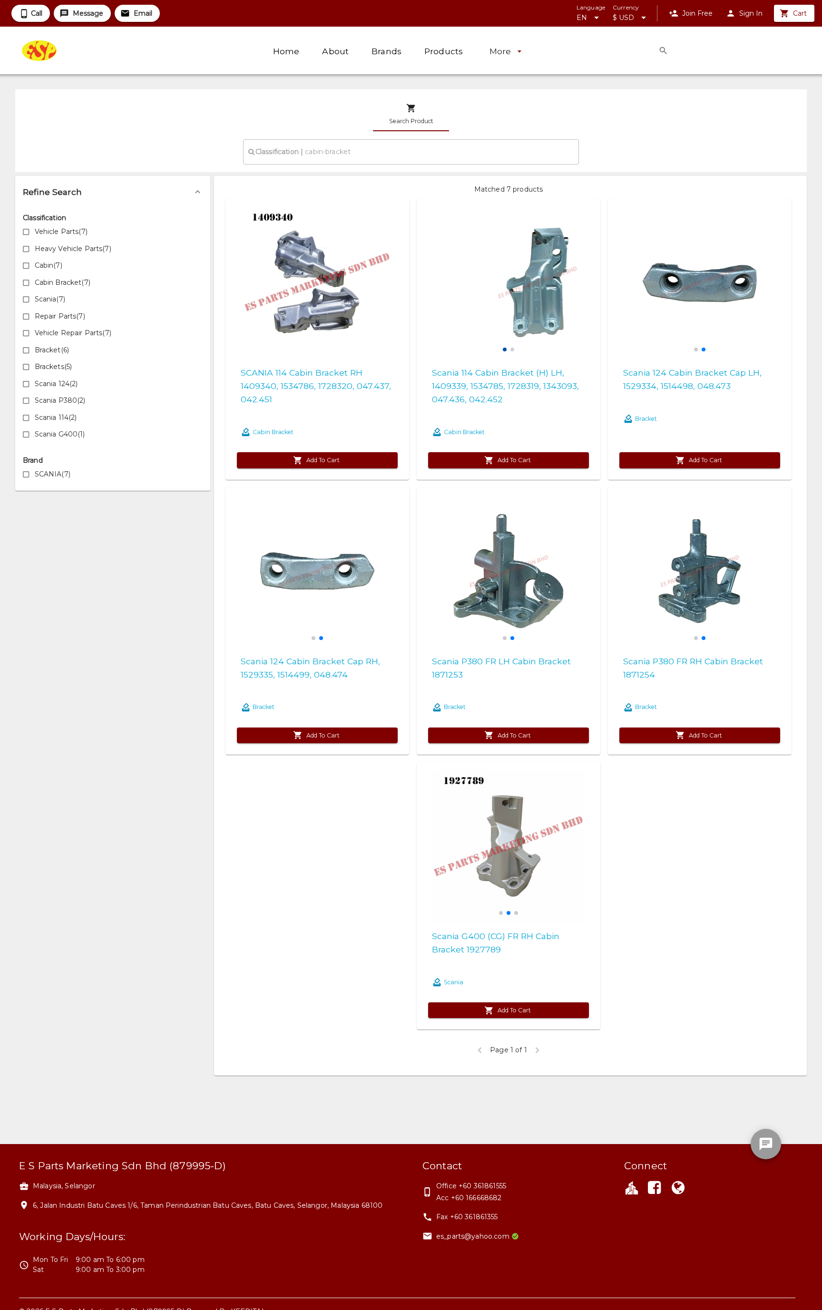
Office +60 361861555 (471, 1186)
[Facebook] (654, 1188)
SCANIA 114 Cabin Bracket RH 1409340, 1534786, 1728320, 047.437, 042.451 (316, 386)
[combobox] (411, 152)
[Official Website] (678, 1188)
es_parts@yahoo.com (472, 1236)
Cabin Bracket (273, 432)
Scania (453, 982)
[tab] (411, 114)
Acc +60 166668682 (469, 1198)
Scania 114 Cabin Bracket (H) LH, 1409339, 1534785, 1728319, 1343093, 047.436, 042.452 (505, 386)
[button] (112, 192)
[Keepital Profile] (631, 1187)
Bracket (646, 418)
